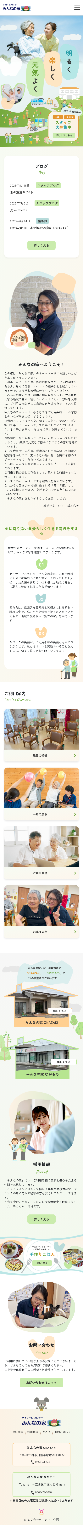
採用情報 (32, 1432)
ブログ (46, 1432)
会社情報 (18, 1432)
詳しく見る (41, 245)
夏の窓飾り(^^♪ (21, 192)
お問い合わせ (62, 1432)
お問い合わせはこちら (41, 1382)
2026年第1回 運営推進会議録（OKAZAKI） (40, 228)
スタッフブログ (48, 185)
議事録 (42, 221)
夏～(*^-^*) (18, 210)
